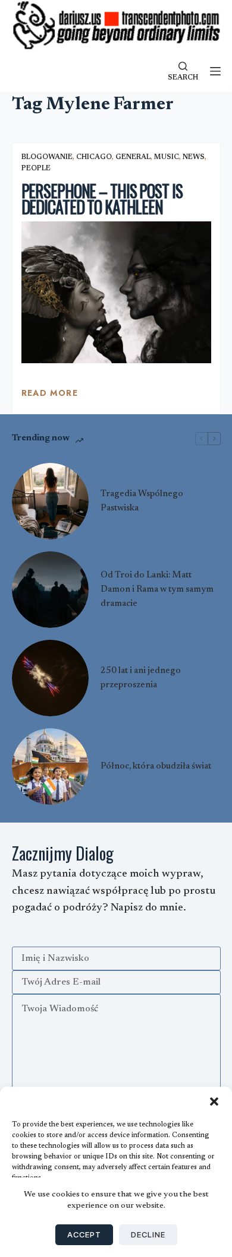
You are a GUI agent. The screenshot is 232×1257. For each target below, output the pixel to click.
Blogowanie (47, 157)
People (36, 168)
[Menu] (215, 71)
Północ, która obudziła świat (156, 766)
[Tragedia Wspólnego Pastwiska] (50, 501)
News (194, 157)
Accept (84, 1234)
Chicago (94, 157)
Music (166, 157)
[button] (214, 1101)
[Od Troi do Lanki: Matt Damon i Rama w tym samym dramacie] (50, 589)
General (133, 157)
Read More (50, 396)
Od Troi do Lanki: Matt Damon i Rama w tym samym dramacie (157, 589)
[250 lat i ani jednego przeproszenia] (50, 678)
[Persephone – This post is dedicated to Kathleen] (116, 292)
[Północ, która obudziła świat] (50, 766)
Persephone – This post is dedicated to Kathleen (102, 199)
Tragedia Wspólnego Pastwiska (142, 501)
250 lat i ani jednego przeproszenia (141, 678)
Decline (148, 1234)
